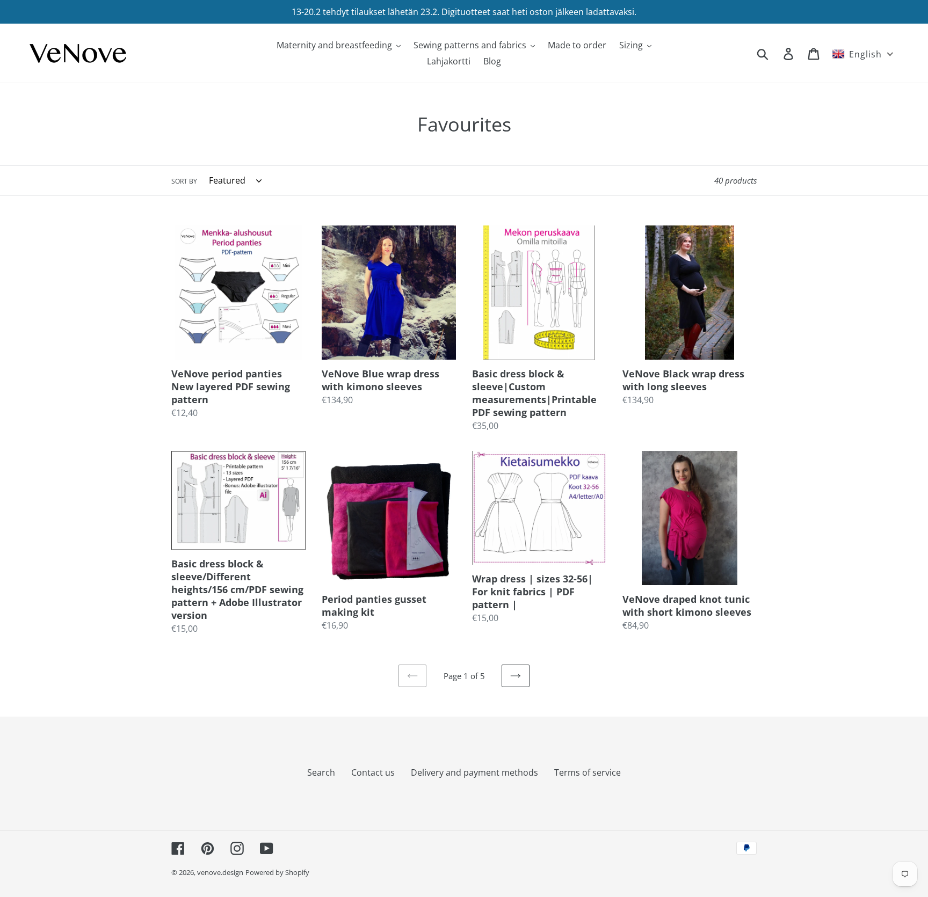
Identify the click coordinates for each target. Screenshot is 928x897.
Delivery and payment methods (474, 772)
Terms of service (587, 772)
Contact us (373, 772)
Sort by (184, 181)
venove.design (220, 872)
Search (321, 772)
